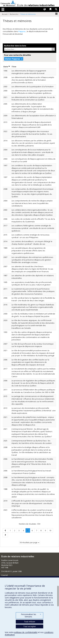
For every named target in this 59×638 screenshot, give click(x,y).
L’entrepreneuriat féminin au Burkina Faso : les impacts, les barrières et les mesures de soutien (32, 441)
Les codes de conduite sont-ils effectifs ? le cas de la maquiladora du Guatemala (33, 220)
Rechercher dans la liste (15, 45)
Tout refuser (29, 621)
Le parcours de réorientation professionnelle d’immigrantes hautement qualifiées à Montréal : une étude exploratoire (34, 410)
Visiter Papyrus (12, 58)
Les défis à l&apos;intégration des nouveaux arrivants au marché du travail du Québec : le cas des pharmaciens (32, 134)
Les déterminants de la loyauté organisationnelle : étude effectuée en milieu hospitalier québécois (32, 91)
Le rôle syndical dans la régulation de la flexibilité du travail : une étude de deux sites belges (33, 299)
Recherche (14, 14)
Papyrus (22, 31)
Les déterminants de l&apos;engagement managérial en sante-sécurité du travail (29, 72)
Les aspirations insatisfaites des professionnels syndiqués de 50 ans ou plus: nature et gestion (32, 283)
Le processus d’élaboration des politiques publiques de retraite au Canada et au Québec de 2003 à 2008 (33, 390)
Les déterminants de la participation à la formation (33, 86)
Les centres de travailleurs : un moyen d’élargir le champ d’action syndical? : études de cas (32, 242)
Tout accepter (29, 626)
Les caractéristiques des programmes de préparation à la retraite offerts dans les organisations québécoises (29, 250)
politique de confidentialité (25, 632)
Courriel (4, 575)
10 (51, 530)
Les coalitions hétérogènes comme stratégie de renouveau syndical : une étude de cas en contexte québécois (33, 228)
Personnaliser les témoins (31, 615)
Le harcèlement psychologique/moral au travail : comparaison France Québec (32, 471)
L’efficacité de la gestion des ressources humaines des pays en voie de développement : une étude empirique (33, 503)
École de (35, 5)
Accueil (4, 14)
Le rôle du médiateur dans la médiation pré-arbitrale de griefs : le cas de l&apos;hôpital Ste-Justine (33, 315)
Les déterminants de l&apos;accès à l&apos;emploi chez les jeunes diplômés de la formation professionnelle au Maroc (33, 80)
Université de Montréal (8, 3)
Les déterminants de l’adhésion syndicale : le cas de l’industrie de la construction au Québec (33, 98)
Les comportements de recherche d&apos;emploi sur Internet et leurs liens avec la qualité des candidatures (32, 203)
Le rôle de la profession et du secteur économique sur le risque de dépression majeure (33, 345)
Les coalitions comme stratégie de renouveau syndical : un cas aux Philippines (30, 236)
